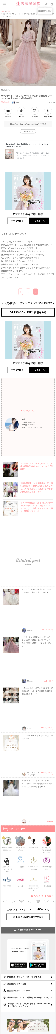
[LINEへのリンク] (46, 4)
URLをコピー (28, 131)
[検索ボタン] (52, 4)
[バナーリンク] (28, 1025)
